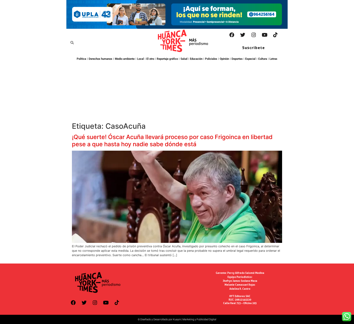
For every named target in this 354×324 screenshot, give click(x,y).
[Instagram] (254, 35)
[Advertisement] (177, 91)
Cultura (262, 58)
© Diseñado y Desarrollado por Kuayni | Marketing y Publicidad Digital (177, 319)
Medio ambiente (125, 58)
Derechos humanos (100, 58)
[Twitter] (243, 35)
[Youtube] (265, 35)
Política (81, 58)
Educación (196, 58)
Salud (184, 58)
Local (140, 58)
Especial (250, 58)
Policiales (211, 58)
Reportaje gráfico (167, 58)
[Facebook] (232, 35)
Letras (273, 58)
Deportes (237, 58)
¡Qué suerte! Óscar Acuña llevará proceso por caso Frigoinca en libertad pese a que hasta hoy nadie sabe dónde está (172, 140)
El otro (150, 58)
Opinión (224, 58)
